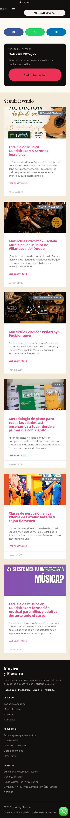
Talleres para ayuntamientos (20, 735)
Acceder (24, 2)
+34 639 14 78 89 (13, 776)
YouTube (49, 689)
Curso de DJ (11, 740)
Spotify (37, 689)
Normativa (9, 719)
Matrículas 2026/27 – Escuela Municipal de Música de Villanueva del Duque (33, 245)
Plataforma (10, 755)
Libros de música (13, 750)
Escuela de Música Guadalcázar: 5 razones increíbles (28, 151)
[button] (14, 32)
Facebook (10, 689)
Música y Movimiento (16, 745)
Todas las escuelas (15, 703)
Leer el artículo (18, 183)
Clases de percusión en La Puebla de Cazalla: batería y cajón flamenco (32, 517)
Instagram (24, 689)
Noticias (8, 791)
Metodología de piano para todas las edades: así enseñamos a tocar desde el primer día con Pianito (32, 424)
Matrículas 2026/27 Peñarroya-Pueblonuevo (35, 333)
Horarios (9, 714)
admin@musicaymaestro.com (21, 771)
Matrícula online (12, 709)
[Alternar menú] (13, 9)
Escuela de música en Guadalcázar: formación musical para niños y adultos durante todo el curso (33, 610)
